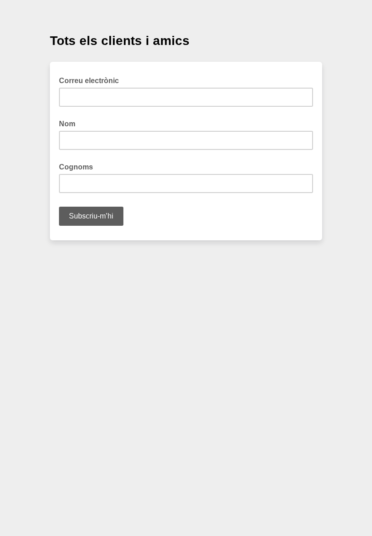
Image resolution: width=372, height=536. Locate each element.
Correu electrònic (91, 80)
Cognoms (76, 167)
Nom (67, 124)
